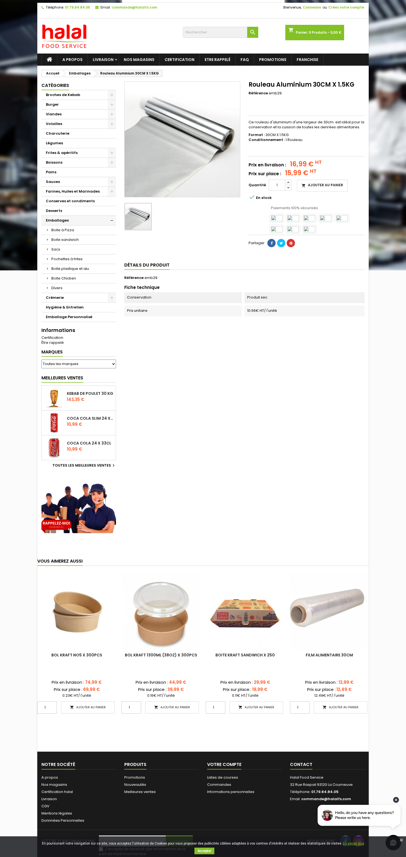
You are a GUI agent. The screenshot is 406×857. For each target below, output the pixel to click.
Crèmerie (55, 297)
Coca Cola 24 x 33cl (89, 443)
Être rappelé (52, 342)
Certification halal (57, 791)
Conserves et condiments (70, 201)
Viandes (54, 114)
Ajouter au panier (322, 185)
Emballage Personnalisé (69, 317)
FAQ (245, 59)
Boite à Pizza (62, 230)
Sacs (55, 249)
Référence (258, 93)
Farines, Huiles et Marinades (73, 191)
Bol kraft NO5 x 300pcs (76, 655)
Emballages (57, 220)
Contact (301, 764)
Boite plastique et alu (70, 268)
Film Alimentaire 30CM (329, 655)
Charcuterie (57, 133)
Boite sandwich (65, 239)
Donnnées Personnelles (62, 820)
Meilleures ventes (140, 791)
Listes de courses (222, 777)
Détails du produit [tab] (147, 265)
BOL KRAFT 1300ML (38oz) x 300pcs (161, 655)
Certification (179, 59)
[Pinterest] (291, 243)
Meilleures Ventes (62, 378)
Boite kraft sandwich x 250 (245, 655)
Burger (52, 104)
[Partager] (271, 243)
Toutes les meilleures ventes (84, 465)
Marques (52, 352)
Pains (51, 172)
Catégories (55, 85)
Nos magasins (139, 59)
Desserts (54, 210)
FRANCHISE (307, 59)
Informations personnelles (230, 791)
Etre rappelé (217, 59)
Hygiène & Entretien (65, 307)
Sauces (53, 181)
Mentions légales (56, 813)
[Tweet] (281, 243)
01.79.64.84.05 (77, 7)
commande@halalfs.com (134, 7)
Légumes (54, 143)
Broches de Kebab (63, 94)
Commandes (219, 784)
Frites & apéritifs (62, 152)
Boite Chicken (63, 278)
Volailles (54, 123)
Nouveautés (135, 784)
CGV (45, 806)
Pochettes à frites (67, 259)
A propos (72, 59)
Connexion (312, 7)
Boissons (54, 162)
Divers (56, 288)
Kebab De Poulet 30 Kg (90, 393)
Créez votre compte (346, 7)
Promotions (272, 59)
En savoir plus (353, 843)
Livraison (103, 59)
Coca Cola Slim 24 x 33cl (90, 418)
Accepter (204, 851)
